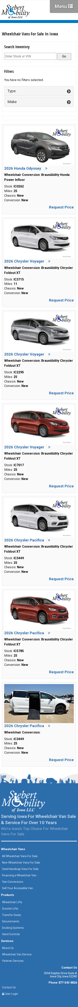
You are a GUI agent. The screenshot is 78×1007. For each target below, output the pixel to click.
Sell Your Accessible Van (17, 888)
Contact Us (9, 987)
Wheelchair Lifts (12, 902)
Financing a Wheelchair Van (19, 875)
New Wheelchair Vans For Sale (21, 862)
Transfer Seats (11, 915)
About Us (8, 948)
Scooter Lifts (10, 908)
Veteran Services (13, 960)
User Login (11, 993)
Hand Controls (11, 934)
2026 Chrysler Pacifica (24, 540)
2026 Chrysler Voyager (24, 261)
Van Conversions (12, 881)
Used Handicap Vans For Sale (20, 869)
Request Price (61, 207)
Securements (10, 921)
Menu (61, 6)
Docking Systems (13, 927)
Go (64, 56)
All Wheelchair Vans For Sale (20, 856)
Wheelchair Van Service (17, 954)
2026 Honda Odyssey (22, 168)
